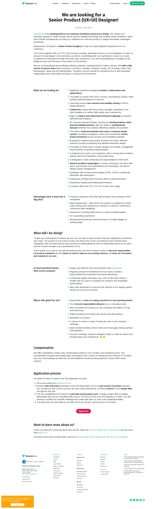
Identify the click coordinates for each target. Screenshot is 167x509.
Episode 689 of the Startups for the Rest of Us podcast (102, 437)
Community (56, 471)
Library (55, 459)
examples (116, 268)
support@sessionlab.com (29, 473)
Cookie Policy (15, 501)
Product (56, 3)
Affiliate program (58, 473)
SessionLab (39, 34)
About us (102, 457)
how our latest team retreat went (104, 430)
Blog (54, 461)
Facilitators (80, 485)
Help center (56, 475)
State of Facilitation (58, 466)
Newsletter (56, 468)
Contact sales (104, 474)
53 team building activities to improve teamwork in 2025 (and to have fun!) (133, 472)
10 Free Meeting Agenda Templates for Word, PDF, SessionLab (134, 457)
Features (102, 459)
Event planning (81, 474)
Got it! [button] (17, 504)
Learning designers (82, 489)
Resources (76, 3)
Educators (80, 492)
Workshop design (82, 471)
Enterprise (80, 465)
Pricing (102, 461)
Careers (102, 464)
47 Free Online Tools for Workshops (134, 468)
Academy (56, 478)
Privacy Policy (26, 477)
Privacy (5, 501)
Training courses (81, 476)
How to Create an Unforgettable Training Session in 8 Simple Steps (134, 461)
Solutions (65, 3)
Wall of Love (103, 466)
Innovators (80, 487)
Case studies (57, 464)
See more (79, 478)
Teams (79, 463)
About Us (42, 432)
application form (63, 383)
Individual (79, 460)
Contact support (104, 472)
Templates (56, 457)
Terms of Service (27, 481)
